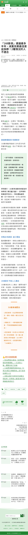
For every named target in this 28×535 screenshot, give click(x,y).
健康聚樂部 (14, 525)
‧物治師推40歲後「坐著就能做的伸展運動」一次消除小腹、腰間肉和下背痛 (13, 362)
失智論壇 (13, 5)
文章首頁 (16, 528)
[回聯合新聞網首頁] (2, 2)
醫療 (20, 5)
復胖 (2, 223)
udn (2, 40)
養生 (7, 5)
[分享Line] (10, 8)
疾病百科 (6, 528)
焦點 (2, 5)
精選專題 (21, 525)
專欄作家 (22, 528)
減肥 (6, 121)
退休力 (11, 528)
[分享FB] (3, 8)
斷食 (9, 97)
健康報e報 (15, 518)
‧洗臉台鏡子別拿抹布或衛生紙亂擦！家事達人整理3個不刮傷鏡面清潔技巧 (14, 378)
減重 (9, 146)
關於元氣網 (7, 525)
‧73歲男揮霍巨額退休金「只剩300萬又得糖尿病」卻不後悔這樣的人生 (14, 370)
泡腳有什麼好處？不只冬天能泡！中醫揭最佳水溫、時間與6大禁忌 (16, 12)
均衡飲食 (12, 107)
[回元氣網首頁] (6, 2)
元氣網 (6, 40)
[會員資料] (23, 2)
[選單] (26, 2)
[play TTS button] (8, 90)
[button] (25, 5)
